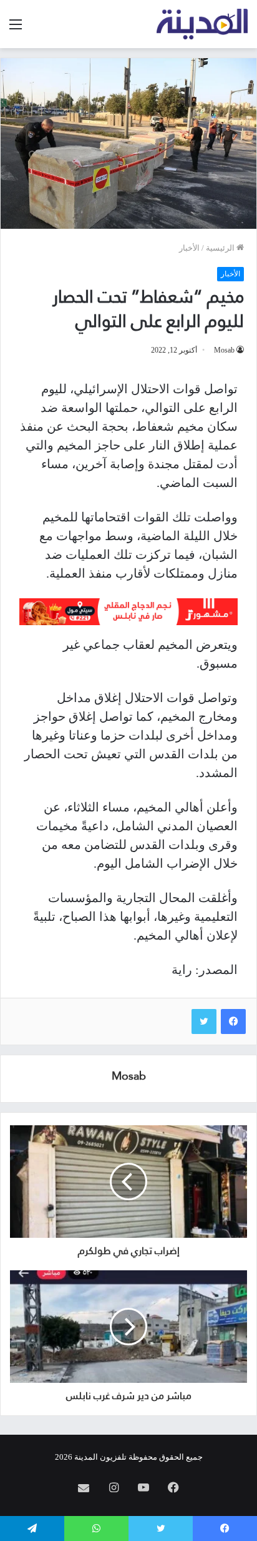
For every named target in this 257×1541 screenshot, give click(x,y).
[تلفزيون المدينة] (202, 24)
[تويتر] (204, 1021)
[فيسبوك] (233, 1021)
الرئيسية (221, 248)
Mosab (224, 350)
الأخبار (189, 248)
